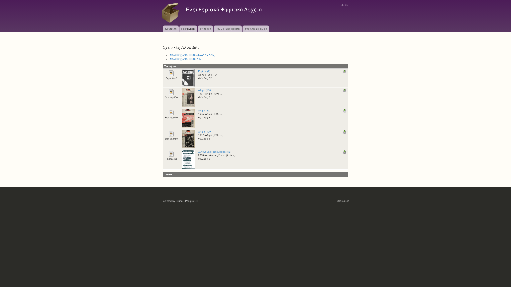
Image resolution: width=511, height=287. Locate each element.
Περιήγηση (188, 28)
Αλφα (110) (205, 90)
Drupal (179, 200)
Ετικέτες (205, 28)
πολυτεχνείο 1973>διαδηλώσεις (192, 55)
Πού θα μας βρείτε (228, 28)
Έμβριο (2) (204, 71)
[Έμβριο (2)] (188, 77)
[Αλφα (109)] (188, 138)
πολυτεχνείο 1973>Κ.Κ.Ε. (187, 59)
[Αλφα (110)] (188, 97)
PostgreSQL (192, 200)
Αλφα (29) (204, 110)
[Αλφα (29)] (188, 118)
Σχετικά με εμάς (256, 28)
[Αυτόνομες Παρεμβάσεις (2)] (188, 158)
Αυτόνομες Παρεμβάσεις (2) (214, 151)
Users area (343, 200)
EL (342, 4)
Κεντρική (170, 28)
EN (346, 4)
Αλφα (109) (205, 131)
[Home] (171, 13)
